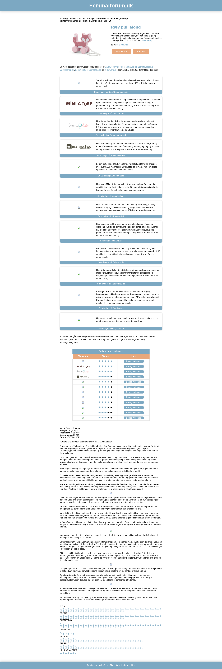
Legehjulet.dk (81, 70)
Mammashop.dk (67, 70)
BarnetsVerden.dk (146, 67)
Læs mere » (121, 52)
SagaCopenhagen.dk (114, 67)
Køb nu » (141, 52)
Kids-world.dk (111, 70)
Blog (106, 665)
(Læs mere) (146, 40)
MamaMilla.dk (95, 70)
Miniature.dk (131, 67)
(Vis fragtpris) (122, 45)
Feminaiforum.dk (111, 6)
